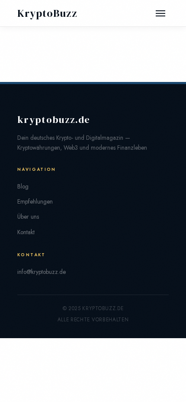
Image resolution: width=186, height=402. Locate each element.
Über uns (28, 216)
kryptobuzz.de (53, 119)
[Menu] (160, 13)
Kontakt (26, 232)
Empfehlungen (35, 201)
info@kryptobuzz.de (41, 271)
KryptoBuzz (47, 13)
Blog (23, 186)
